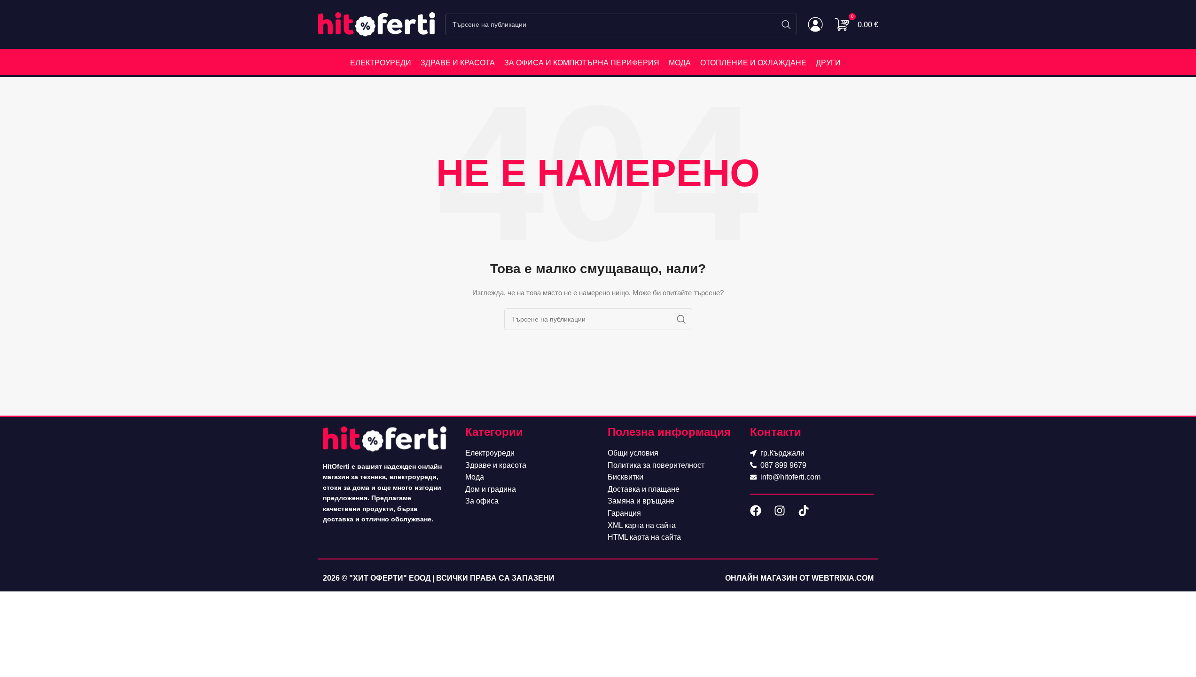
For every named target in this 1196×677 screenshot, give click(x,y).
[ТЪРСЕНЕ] (786, 24)
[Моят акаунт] (815, 24)
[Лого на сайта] (377, 24)
